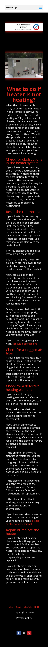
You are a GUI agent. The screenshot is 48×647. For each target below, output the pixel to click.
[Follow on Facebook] (19, 633)
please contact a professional (22, 522)
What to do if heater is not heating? (24, 94)
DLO (11, 606)
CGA (18, 606)
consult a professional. (25, 343)
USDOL (27, 606)
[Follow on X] (24, 633)
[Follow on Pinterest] (29, 633)
